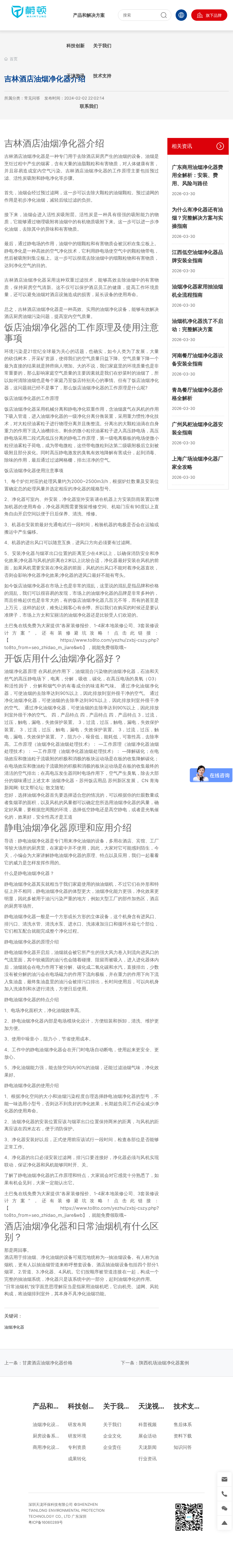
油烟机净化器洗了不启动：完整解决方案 (197, 325)
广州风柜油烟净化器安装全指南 (197, 428)
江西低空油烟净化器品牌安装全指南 (197, 256)
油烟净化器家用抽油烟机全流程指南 (197, 291)
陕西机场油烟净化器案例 (164, 1363)
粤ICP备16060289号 (45, 1522)
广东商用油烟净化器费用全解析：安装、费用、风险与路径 (197, 175)
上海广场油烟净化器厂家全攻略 (197, 463)
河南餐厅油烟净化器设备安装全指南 (197, 359)
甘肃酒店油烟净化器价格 (47, 1363)
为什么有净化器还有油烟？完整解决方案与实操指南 (197, 217)
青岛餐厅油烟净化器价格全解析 (197, 394)
